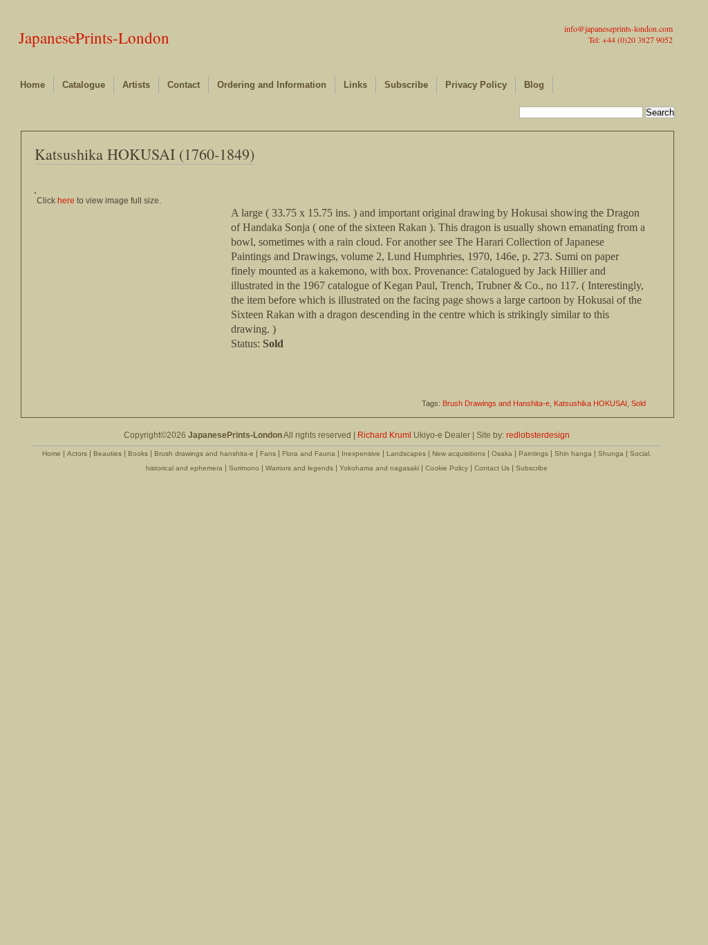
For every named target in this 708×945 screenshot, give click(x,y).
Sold (638, 403)
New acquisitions (458, 453)
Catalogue (83, 85)
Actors (77, 453)
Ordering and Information (271, 85)
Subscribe (406, 85)
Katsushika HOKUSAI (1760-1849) (144, 154)
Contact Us (492, 468)
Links (355, 85)
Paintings (533, 453)
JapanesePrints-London (94, 37)
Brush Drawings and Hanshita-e (496, 403)
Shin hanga (573, 453)
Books (138, 453)
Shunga (611, 453)
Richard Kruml (384, 435)
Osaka (502, 453)
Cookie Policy (446, 468)
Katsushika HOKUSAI (590, 403)
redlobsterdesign (538, 435)
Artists (136, 85)
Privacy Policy (476, 85)
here (66, 200)
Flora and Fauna (308, 453)
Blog (534, 85)
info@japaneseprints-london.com (618, 28)
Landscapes (406, 453)
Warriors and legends (299, 468)
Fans (268, 453)
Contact (183, 85)
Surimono (244, 468)
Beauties (107, 453)
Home (32, 85)
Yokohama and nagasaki (379, 468)
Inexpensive (361, 453)
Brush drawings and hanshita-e (204, 453)
